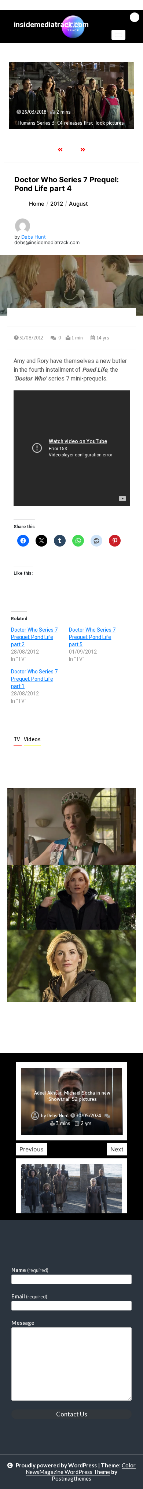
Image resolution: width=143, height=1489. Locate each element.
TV (18, 739)
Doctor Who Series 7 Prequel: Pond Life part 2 (34, 637)
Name (29, 1269)
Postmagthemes (71, 1478)
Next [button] (117, 1149)
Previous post (43, 1022)
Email (29, 1296)
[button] (118, 35)
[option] (71, 95)
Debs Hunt (33, 237)
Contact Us (71, 1414)
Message (22, 1322)
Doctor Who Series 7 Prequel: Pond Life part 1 (34, 679)
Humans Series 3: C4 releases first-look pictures (71, 123)
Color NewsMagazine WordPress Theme (81, 1468)
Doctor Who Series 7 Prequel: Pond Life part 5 (92, 637)
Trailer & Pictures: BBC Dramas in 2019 (72, 1099)
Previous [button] (31, 1149)
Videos (32, 739)
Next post (106, 1022)
